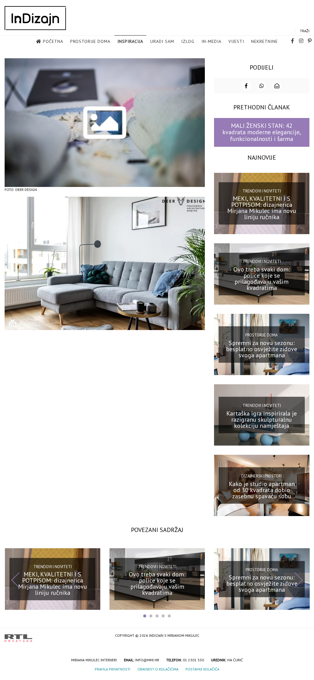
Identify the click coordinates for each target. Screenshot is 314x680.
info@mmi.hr (147, 660)
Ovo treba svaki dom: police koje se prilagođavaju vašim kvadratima (261, 278)
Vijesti (236, 41)
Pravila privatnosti (112, 669)
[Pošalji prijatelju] (276, 85)
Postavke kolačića (202, 669)
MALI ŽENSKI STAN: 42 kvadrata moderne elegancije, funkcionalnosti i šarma (261, 132)
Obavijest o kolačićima (157, 669)
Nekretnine (264, 41)
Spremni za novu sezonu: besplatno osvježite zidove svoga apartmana (261, 349)
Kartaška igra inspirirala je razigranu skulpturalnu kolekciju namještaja (261, 419)
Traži (304, 30)
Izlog (187, 41)
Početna (53, 41)
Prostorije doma (90, 41)
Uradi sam (162, 41)
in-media (211, 41)
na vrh (303, 636)
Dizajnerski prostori (261, 476)
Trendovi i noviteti (262, 191)
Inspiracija (130, 41)
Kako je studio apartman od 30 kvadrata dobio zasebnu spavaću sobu (262, 490)
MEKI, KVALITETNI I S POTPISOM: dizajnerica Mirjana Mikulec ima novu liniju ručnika (261, 208)
